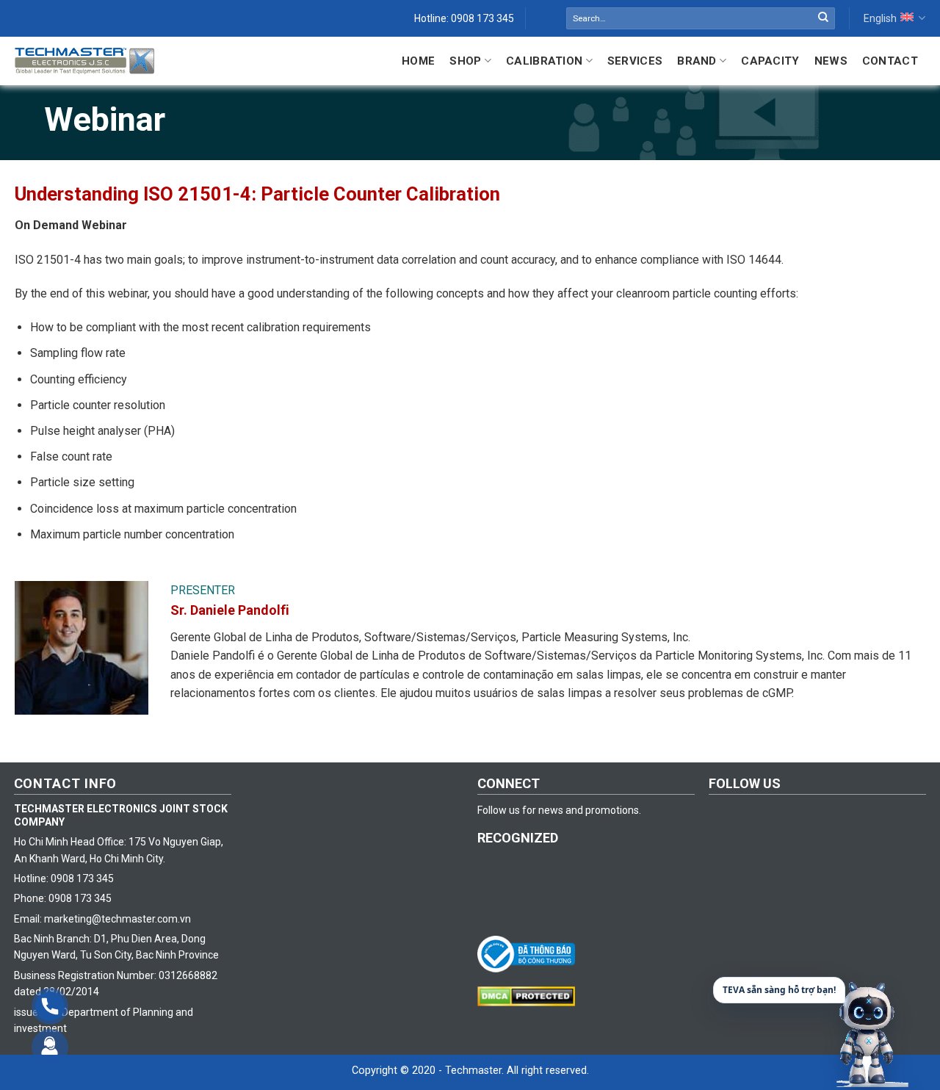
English (880, 18)
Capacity (770, 61)
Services (634, 61)
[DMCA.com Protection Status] (529, 995)
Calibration (544, 61)
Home (418, 61)
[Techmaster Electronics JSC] (84, 60)
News (830, 61)
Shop (465, 61)
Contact (890, 61)
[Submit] (823, 18)
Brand (697, 61)
